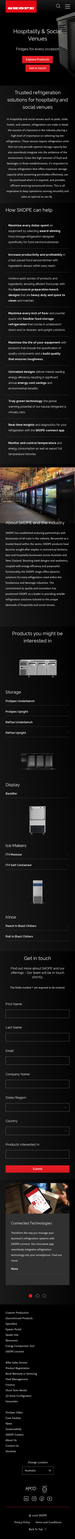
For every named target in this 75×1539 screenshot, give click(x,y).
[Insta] (34, 1498)
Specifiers (11, 1323)
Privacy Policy (22, 1522)
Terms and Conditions (48, 1522)
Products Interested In (23, 1144)
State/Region (16, 1097)
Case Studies (13, 1418)
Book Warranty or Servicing (21, 1373)
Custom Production (17, 1312)
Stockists (11, 1451)
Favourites (12, 1401)
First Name (14, 1004)
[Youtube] (49, 1498)
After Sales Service (16, 1362)
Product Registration (18, 1368)
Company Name (18, 1074)
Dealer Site (12, 1335)
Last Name (14, 1027)
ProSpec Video (14, 1412)
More (14, 1269)
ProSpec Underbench (20, 701)
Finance (10, 1384)
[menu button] (67, 6)
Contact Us (12, 1445)
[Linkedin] (26, 1498)
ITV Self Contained (18, 865)
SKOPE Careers (15, 1434)
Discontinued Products (19, 1318)
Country (12, 1121)
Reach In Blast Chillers (21, 926)
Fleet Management (17, 1379)
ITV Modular (14, 854)
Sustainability (13, 1429)
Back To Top (36, 1529)
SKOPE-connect (15, 1351)
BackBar (11, 793)
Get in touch (37, 68)
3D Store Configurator (18, 1395)
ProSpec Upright (17, 711)
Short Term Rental (16, 1390)
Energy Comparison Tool (20, 1346)
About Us (11, 1440)
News (9, 1423)
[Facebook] (42, 1498)
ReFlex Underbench (19, 722)
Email (10, 1051)
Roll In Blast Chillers (19, 936)
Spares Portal (13, 1329)
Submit (37, 1169)
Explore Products (37, 59)
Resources (12, 1340)
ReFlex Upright (16, 732)
